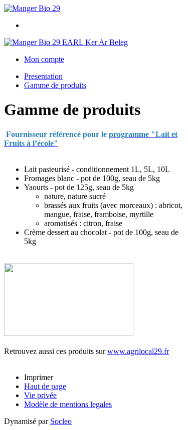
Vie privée (40, 395)
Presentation (43, 76)
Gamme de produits (55, 85)
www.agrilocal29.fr (138, 351)
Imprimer (38, 377)
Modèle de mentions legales (68, 404)
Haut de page (45, 386)
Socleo (61, 421)
